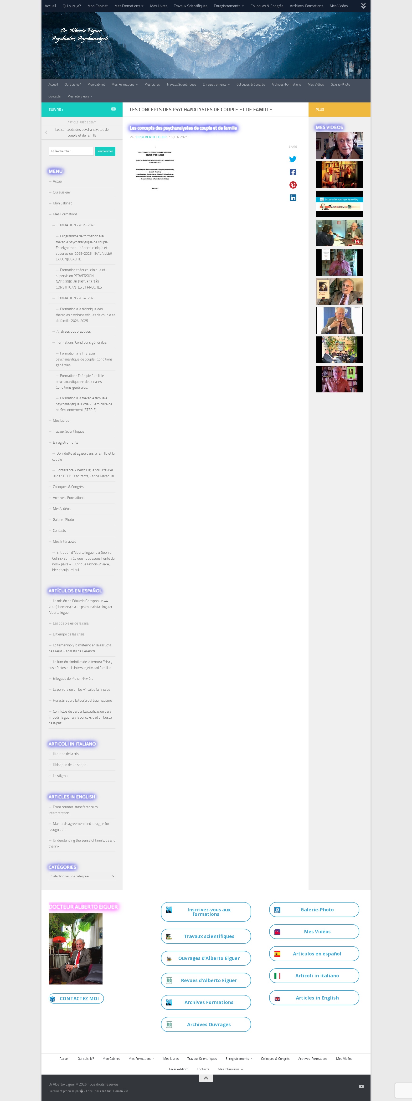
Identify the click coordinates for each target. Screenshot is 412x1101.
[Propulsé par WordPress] (81, 1091)
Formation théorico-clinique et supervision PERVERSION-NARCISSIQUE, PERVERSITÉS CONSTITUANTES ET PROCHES (80, 278)
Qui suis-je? (72, 6)
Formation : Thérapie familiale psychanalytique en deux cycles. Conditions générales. (80, 382)
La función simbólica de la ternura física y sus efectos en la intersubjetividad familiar (80, 665)
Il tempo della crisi (66, 754)
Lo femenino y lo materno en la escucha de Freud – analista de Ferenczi (80, 648)
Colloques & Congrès (267, 6)
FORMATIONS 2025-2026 (76, 225)
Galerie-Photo (340, 84)
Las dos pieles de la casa (70, 623)
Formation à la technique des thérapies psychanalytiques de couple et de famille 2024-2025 (85, 315)
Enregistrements (227, 6)
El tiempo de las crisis (68, 634)
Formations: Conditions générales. (82, 342)
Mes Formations (127, 6)
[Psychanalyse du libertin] (339, 291)
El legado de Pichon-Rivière (73, 678)
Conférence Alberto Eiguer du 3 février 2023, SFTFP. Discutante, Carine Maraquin (83, 473)
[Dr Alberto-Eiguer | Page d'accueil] (78, 33)
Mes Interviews (78, 96)
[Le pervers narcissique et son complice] (339, 320)
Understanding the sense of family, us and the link (82, 843)
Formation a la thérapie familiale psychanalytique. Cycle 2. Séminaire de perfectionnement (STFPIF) (84, 404)
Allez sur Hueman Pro (114, 1091)
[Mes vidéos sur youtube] (113, 109)
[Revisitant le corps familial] (339, 349)
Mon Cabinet (98, 6)
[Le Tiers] (339, 379)
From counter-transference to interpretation (73, 810)
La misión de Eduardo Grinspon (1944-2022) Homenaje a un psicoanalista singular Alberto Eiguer (80, 607)
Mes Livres (158, 6)
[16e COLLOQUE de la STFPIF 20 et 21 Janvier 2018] (339, 174)
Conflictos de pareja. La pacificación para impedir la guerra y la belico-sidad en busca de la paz (80, 717)
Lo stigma (60, 776)
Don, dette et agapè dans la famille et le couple (83, 456)
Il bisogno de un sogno (69, 765)
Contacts (54, 96)
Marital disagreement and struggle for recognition (79, 827)
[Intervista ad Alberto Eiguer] (339, 145)
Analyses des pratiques (74, 331)
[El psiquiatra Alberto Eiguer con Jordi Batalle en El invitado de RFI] (339, 233)
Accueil (50, 6)
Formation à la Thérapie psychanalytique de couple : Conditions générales (84, 359)
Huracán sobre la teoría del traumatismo (82, 700)
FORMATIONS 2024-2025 (76, 298)
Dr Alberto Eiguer (151, 137)
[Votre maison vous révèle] (339, 262)
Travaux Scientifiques (190, 6)
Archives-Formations (306, 6)
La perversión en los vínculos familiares (81, 689)
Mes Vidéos (339, 6)
